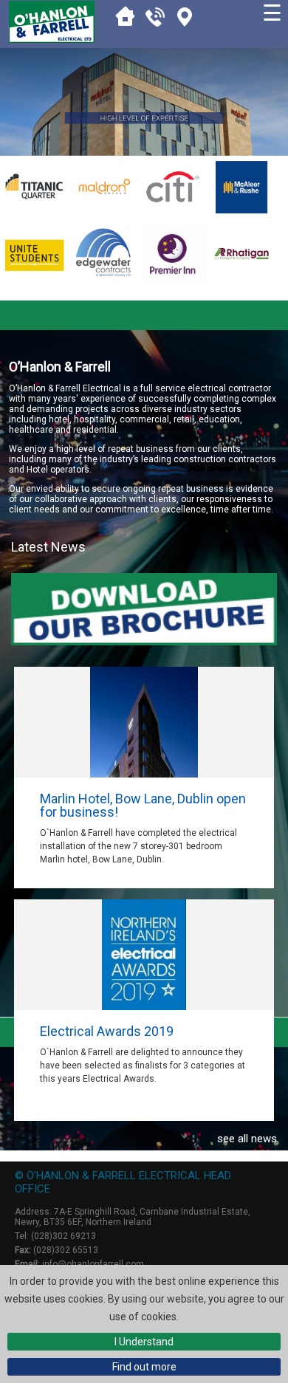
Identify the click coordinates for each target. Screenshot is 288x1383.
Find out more (144, 1367)
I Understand (144, 1342)
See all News (246, 1138)
